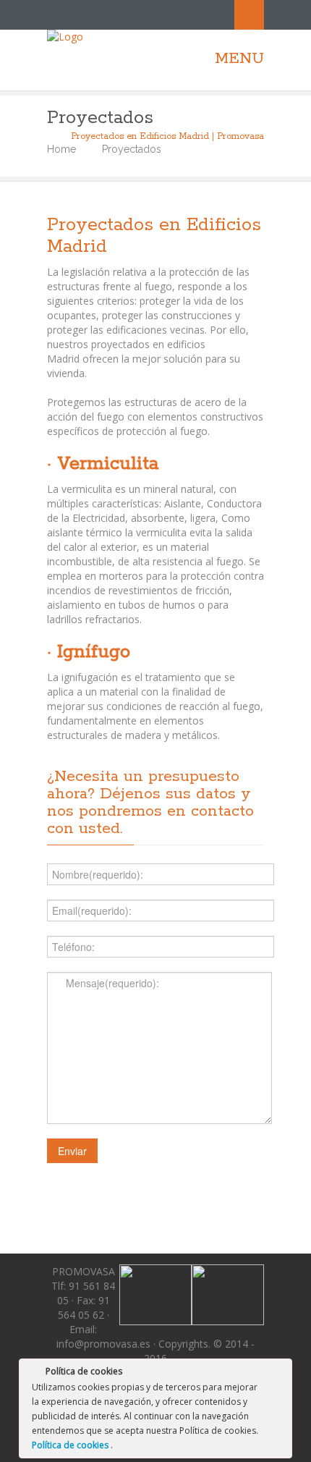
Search (249, 15)
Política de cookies (71, 1445)
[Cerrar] (280, 1373)
